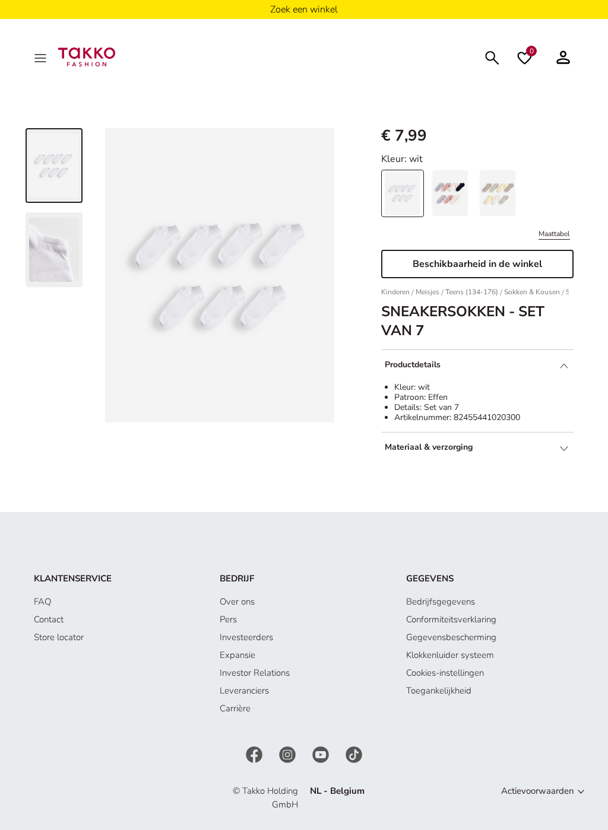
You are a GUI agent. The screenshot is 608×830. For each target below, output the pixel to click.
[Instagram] (288, 754)
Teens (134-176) (471, 292)
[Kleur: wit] (402, 193)
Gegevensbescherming (451, 637)
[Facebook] (255, 754)
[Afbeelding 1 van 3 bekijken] (54, 165)
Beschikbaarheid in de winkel (477, 264)
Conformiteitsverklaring (451, 619)
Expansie (237, 655)
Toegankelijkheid (438, 691)
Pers (228, 619)
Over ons (237, 602)
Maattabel (554, 233)
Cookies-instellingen (445, 673)
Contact (49, 619)
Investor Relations (255, 673)
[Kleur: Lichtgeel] (497, 193)
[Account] (563, 57)
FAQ (42, 602)
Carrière (235, 708)
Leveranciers (244, 691)
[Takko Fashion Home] (86, 56)
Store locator (59, 637)
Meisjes (427, 292)
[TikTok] (354, 754)
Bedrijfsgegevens (440, 602)
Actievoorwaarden (537, 791)
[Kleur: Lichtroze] (450, 193)
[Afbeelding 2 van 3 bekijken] (54, 249)
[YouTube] (321, 754)
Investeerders (246, 637)
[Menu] (41, 57)
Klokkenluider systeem (450, 655)
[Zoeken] (492, 57)
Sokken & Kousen (532, 292)
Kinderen (395, 292)
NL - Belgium (337, 791)
